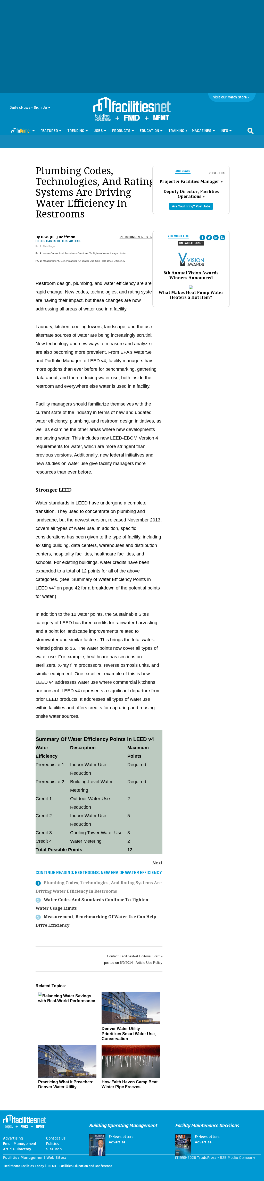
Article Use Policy (149, 963)
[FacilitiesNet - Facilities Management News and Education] (132, 105)
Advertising (13, 1138)
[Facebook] (202, 237)
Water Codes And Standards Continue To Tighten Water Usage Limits (84, 253)
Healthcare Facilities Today (24, 1166)
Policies (52, 1144)
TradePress (206, 1157)
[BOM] (103, 120)
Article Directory (17, 1149)
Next (157, 862)
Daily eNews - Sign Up (28, 107)
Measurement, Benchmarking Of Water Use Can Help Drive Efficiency (84, 260)
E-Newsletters (121, 1137)
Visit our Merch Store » (231, 97)
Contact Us (55, 1138)
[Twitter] (209, 237)
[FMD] (132, 119)
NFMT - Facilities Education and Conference (80, 1166)
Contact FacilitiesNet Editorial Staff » (134, 956)
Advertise (117, 1142)
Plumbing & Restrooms (141, 237)
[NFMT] (161, 119)
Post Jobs (217, 173)
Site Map (54, 1149)
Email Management (20, 1144)
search (250, 130)
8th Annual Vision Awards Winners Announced (191, 275)
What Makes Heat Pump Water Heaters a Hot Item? (191, 295)
